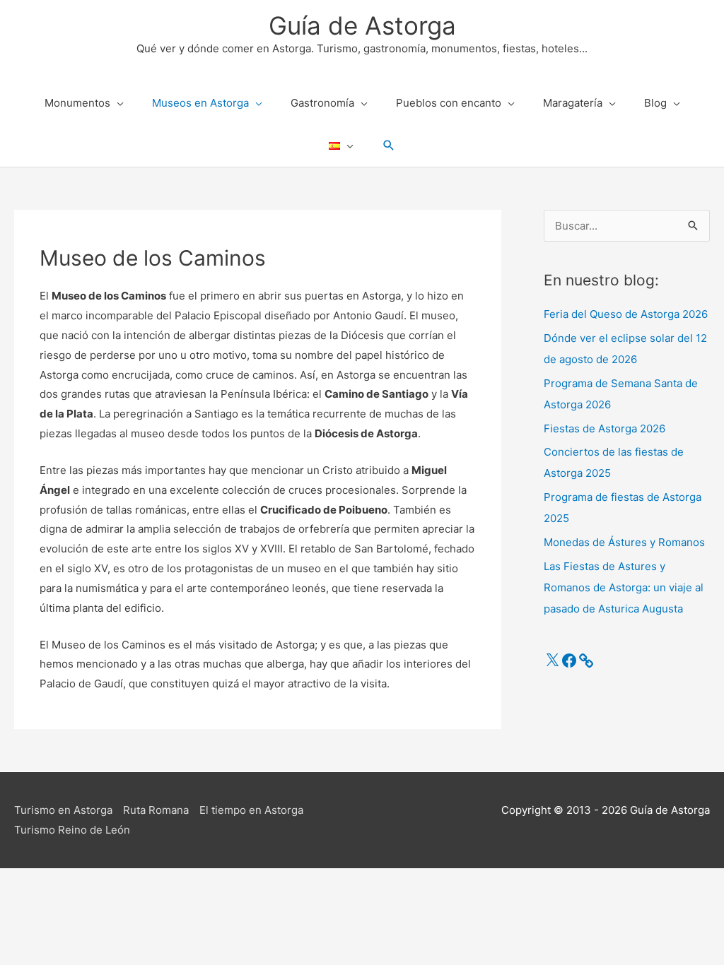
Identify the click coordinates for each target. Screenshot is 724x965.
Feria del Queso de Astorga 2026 (626, 314)
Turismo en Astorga (63, 810)
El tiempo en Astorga (251, 810)
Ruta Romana (156, 810)
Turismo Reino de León (72, 829)
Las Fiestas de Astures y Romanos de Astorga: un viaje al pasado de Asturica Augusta (623, 587)
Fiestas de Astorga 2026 (604, 428)
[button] (389, 145)
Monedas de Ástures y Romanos (624, 542)
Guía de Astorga (362, 25)
